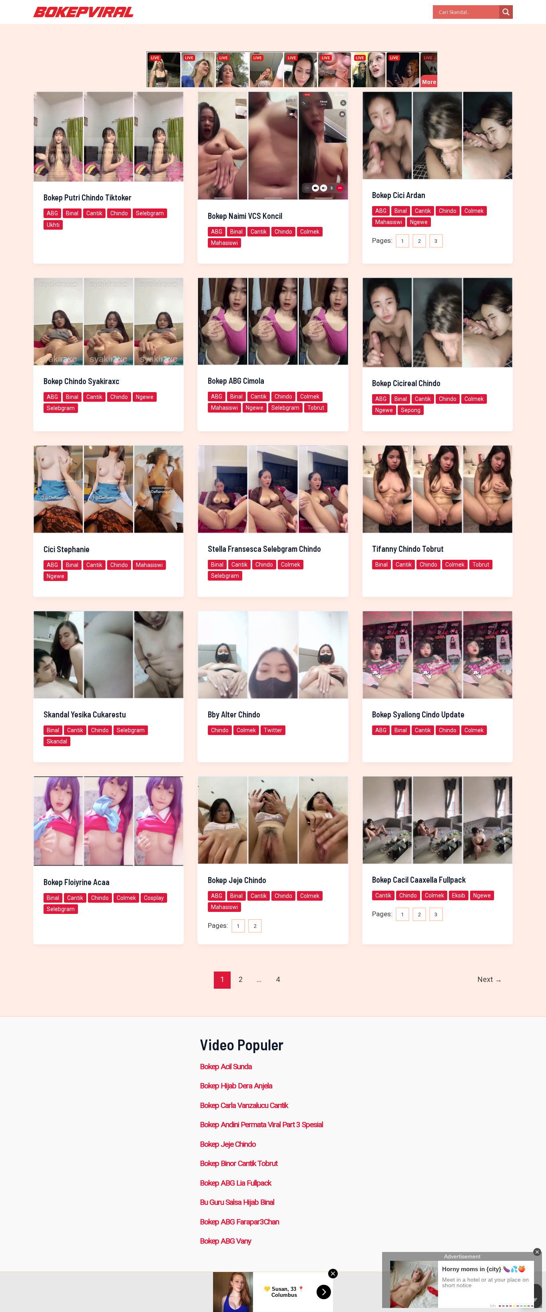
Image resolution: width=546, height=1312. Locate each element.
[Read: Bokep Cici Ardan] (437, 135)
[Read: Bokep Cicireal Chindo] (437, 322)
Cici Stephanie (67, 549)
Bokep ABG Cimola (236, 380)
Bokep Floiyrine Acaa (77, 882)
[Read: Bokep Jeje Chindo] (272, 819)
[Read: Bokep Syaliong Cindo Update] (437, 654)
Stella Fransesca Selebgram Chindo (264, 548)
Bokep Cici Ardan (398, 195)
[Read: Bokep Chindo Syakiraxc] (108, 321)
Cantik (94, 213)
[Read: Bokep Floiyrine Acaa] (108, 821)
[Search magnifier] (506, 12)
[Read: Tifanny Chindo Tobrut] (437, 489)
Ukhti (53, 225)
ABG (52, 213)
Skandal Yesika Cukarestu (85, 714)
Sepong (410, 410)
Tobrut (315, 408)
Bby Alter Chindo (234, 714)
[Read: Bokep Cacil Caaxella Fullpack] (437, 819)
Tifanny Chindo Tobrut (408, 548)
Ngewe (419, 222)
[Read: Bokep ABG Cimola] (272, 320)
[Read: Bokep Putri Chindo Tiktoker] (108, 136)
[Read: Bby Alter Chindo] (272, 654)
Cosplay (154, 898)
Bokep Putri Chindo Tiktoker (88, 197)
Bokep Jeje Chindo (237, 880)
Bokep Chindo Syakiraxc (82, 381)
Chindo (119, 213)
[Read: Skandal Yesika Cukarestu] (108, 654)
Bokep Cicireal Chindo (406, 383)
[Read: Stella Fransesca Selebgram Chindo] (272, 489)
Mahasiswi (224, 243)
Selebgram (150, 213)
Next (490, 979)
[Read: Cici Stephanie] (108, 489)
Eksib (458, 895)
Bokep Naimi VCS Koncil (245, 215)
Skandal (57, 741)
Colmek (309, 231)
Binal (72, 213)
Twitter (273, 730)
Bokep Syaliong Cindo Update (418, 714)
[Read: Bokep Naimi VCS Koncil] (272, 145)
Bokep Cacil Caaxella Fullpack (419, 879)
